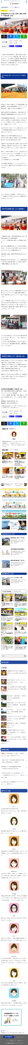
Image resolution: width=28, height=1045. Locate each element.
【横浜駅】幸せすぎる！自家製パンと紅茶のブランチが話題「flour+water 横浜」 (16, 673)
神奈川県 (10, 411)
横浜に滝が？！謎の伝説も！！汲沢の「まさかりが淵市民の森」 (16, 697)
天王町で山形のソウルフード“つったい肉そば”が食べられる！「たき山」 (16, 681)
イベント (12, 46)
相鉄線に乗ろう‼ (11, 1043)
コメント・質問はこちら (15, 7)
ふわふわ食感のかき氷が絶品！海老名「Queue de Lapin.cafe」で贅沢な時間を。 (16, 689)
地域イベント (4, 10)
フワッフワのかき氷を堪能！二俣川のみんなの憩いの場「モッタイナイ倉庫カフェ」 (16, 739)
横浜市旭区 (16, 411)
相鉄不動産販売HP (4, 7)
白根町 (21, 411)
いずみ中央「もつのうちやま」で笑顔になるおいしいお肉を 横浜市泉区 (16, 717)
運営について (20, 1040)
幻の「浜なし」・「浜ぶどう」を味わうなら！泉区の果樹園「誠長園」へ (16, 710)
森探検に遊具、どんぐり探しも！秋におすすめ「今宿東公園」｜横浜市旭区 (16, 703)
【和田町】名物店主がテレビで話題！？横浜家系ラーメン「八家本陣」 (16, 731)
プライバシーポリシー (20, 1037)
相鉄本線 (10, 43)
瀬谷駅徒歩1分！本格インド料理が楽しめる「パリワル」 (16, 724)
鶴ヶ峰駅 (15, 43)
